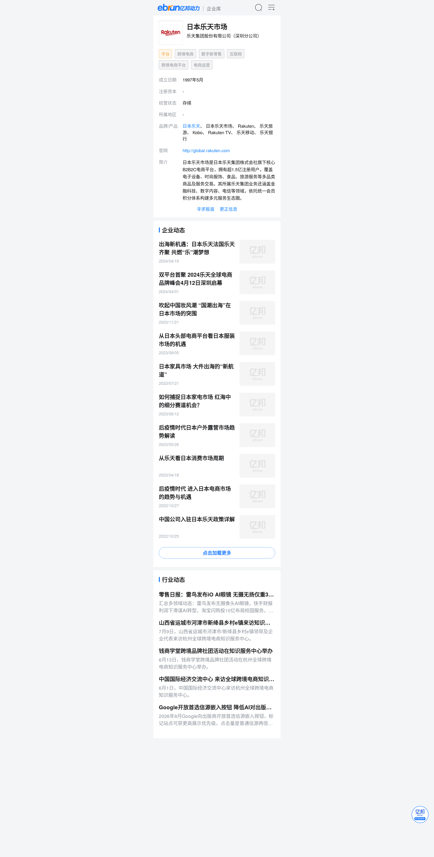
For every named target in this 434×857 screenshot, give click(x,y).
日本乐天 (191, 126)
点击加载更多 (217, 552)
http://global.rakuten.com (206, 150)
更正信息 (228, 209)
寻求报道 (205, 209)
